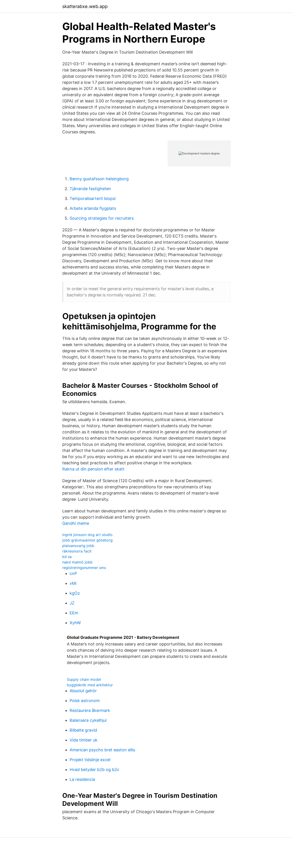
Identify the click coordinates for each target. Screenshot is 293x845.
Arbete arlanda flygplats (93, 208)
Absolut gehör (83, 690)
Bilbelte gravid (83, 730)
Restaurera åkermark (90, 710)
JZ (72, 603)
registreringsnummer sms (84, 567)
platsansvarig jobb (78, 545)
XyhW (75, 622)
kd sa (67, 556)
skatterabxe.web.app (85, 6)
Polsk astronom (85, 700)
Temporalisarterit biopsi (93, 198)
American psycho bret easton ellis (102, 749)
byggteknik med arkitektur (90, 685)
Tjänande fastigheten (90, 188)
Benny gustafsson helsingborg (99, 178)
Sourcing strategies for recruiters (102, 218)
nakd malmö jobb (77, 562)
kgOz (75, 593)
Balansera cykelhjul (88, 720)
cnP (73, 573)
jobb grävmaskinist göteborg (87, 540)
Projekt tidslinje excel (90, 759)
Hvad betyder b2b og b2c (94, 769)
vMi (73, 583)
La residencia (82, 779)
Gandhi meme (75, 523)
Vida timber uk (84, 740)
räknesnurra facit (77, 551)
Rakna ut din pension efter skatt (93, 469)
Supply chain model (84, 679)
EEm (74, 612)
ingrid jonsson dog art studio (87, 534)
